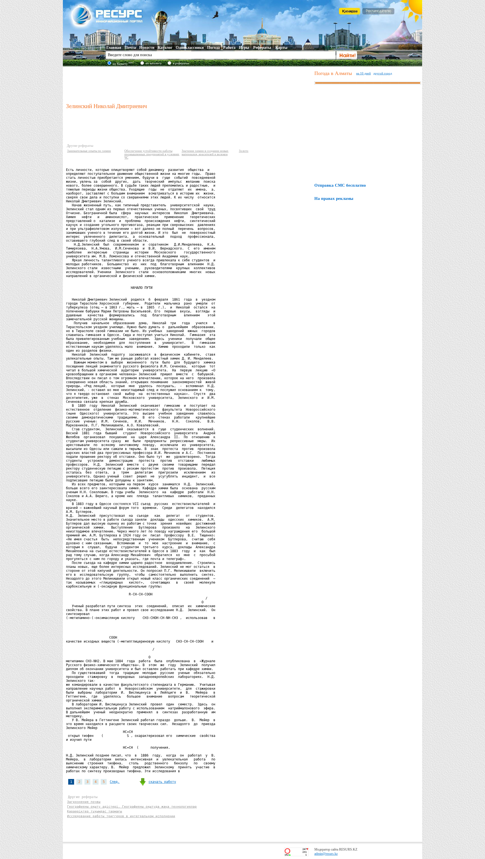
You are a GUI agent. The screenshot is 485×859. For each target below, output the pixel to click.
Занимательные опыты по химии (89, 150)
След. (115, 782)
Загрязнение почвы (83, 802)
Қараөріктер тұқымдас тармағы (94, 811)
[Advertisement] (189, 84)
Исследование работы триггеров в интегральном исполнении (121, 816)
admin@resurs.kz (326, 854)
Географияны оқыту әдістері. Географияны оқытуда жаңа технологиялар (132, 806)
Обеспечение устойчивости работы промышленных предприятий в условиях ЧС (151, 154)
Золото (243, 150)
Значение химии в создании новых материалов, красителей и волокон (205, 152)
